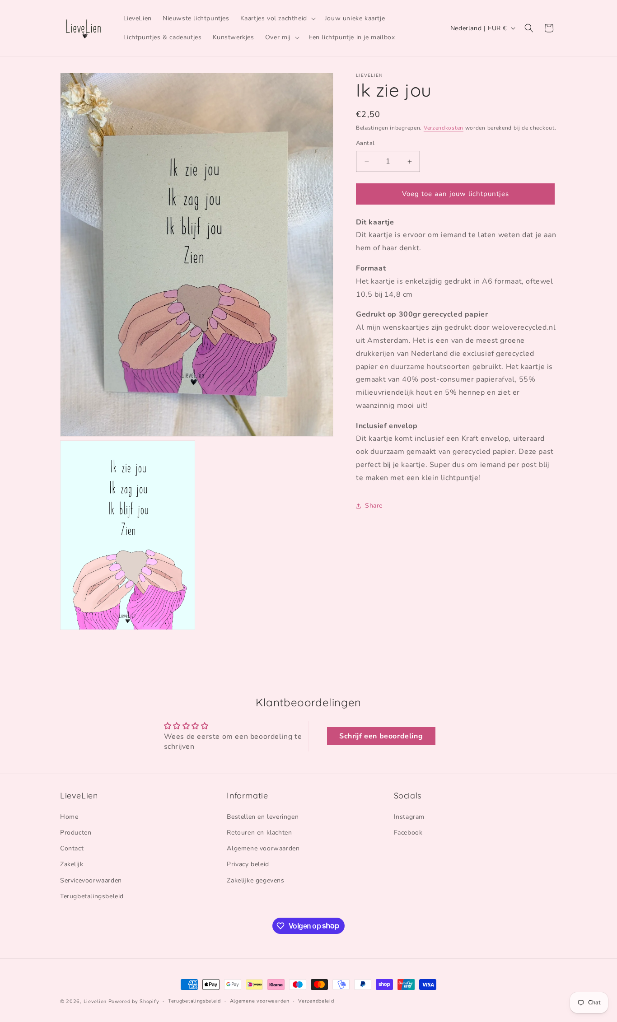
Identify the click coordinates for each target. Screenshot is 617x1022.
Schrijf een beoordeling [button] (381, 737)
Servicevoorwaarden (91, 880)
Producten (75, 832)
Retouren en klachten (259, 832)
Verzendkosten (443, 127)
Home (69, 816)
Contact (72, 848)
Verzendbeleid (316, 1000)
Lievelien (95, 1001)
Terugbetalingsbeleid (92, 895)
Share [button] (374, 506)
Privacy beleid (248, 864)
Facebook (408, 832)
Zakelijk (71, 864)
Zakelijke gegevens (255, 880)
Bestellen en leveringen (263, 816)
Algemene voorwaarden (263, 848)
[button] (277, 18)
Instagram (409, 816)
